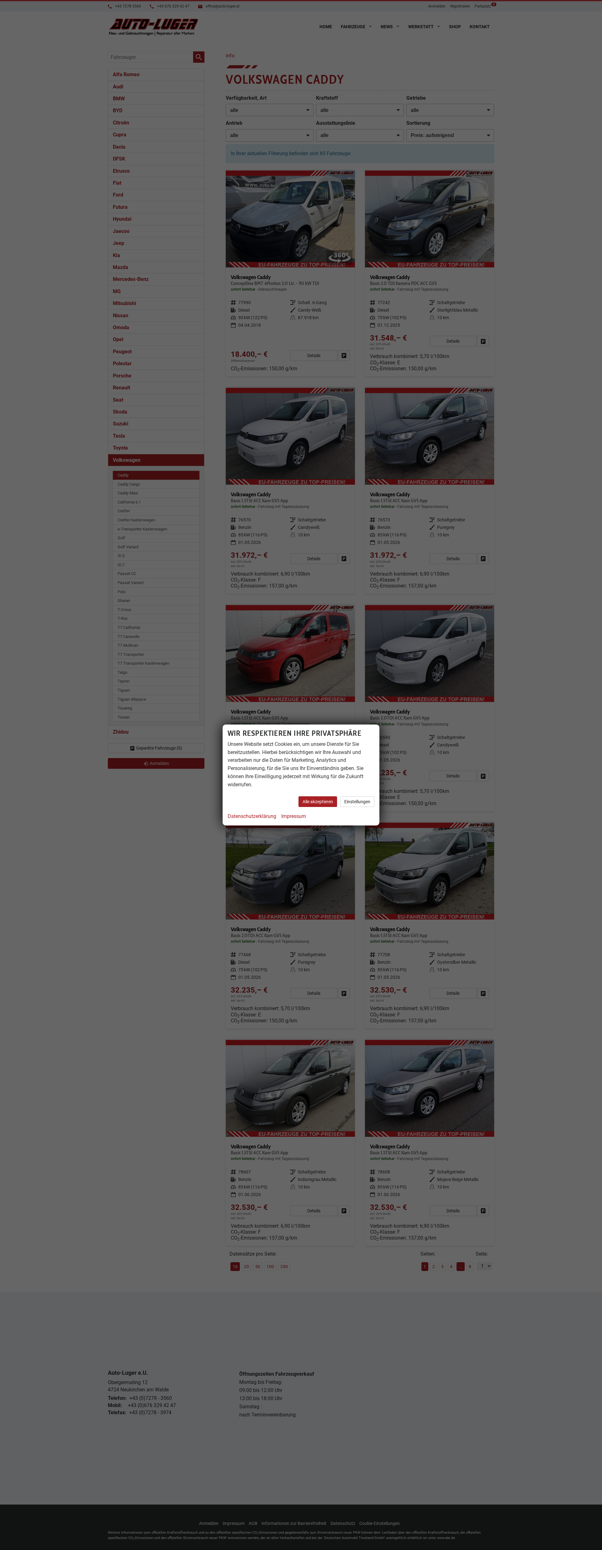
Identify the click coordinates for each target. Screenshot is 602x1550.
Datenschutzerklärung (252, 816)
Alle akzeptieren (318, 801)
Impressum (293, 816)
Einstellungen (357, 801)
